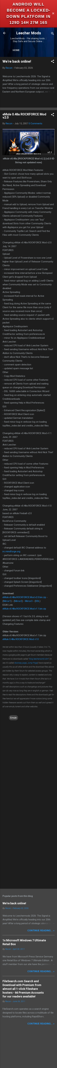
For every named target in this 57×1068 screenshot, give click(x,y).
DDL (37, 601)
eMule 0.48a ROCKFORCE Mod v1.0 (21, 639)
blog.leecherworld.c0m (38, 659)
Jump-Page (32, 663)
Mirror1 (7, 601)
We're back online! (17, 61)
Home (16, 50)
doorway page (20, 663)
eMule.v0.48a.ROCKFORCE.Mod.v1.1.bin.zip (24, 608)
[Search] (52, 34)
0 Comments (35, 123)
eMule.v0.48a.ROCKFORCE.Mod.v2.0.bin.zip (24, 597)
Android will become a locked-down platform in (28, 10)
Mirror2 (18, 601)
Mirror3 (28, 601)
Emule (13, 717)
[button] (52, 61)
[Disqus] (28, 760)
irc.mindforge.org (11, 551)
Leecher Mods (28, 33)
